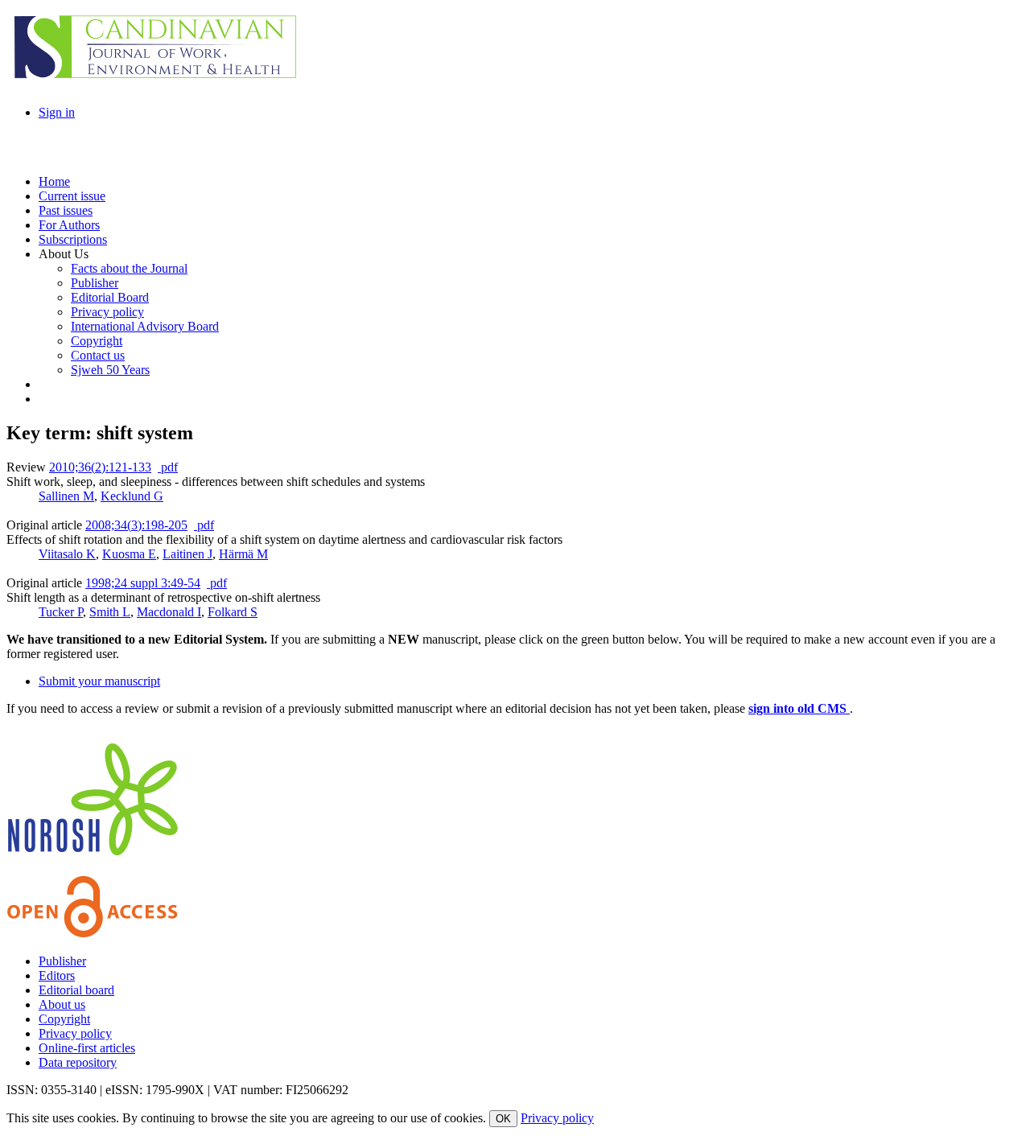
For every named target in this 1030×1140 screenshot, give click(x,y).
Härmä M (243, 554)
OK (503, 1119)
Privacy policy (75, 1033)
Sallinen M (66, 496)
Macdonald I (169, 612)
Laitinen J (187, 554)
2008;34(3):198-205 (136, 525)
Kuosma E (129, 554)
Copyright (64, 1019)
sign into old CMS (799, 708)
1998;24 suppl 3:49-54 (142, 583)
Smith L (109, 612)
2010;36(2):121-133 (100, 467)
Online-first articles (87, 1048)
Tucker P (61, 612)
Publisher (62, 961)
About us (62, 1004)
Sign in (57, 112)
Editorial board (76, 990)
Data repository (78, 1062)
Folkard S (233, 612)
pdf (168, 467)
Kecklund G (132, 496)
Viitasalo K (67, 554)
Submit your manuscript (99, 681)
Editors (57, 975)
